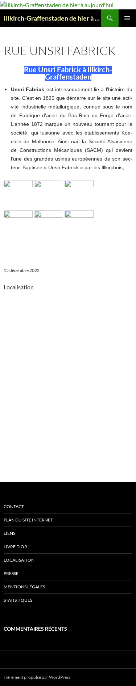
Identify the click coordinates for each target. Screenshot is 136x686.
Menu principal (127, 18)
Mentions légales (24, 586)
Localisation (19, 560)
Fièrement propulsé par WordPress (37, 677)
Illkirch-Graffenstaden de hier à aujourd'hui (52, 18)
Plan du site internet (28, 520)
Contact (14, 506)
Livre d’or (15, 546)
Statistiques (18, 600)
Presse (11, 573)
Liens (9, 533)
